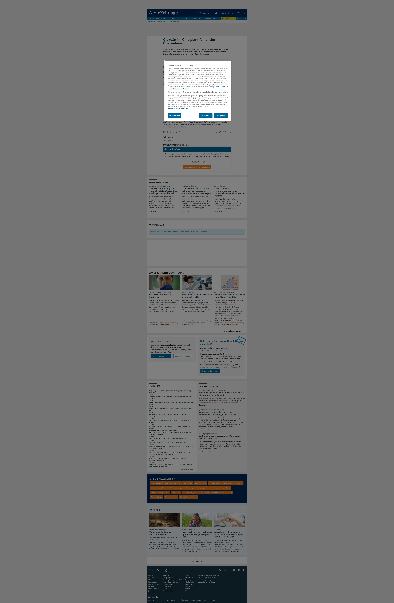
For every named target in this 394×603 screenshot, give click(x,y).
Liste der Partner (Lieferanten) (178, 108)
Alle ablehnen (205, 116)
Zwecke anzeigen (174, 116)
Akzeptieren (221, 116)
